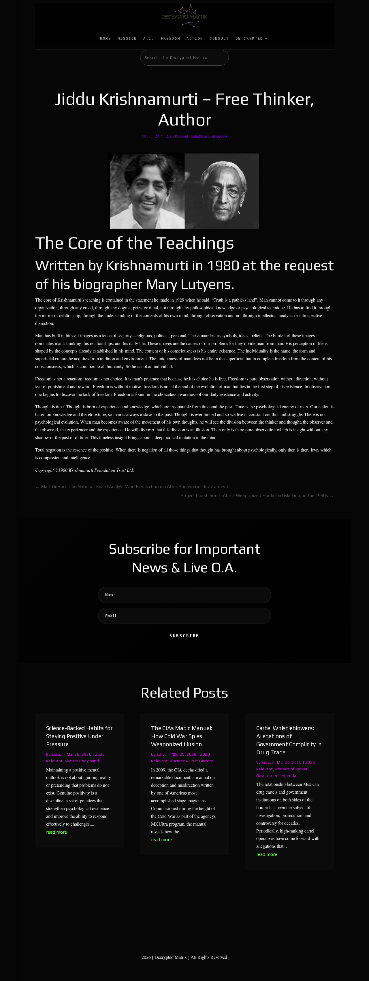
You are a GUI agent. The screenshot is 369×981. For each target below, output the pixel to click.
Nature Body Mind (82, 761)
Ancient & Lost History (191, 761)
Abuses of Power (291, 769)
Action (195, 39)
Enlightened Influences (209, 136)
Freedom (170, 39)
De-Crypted (249, 39)
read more (56, 832)
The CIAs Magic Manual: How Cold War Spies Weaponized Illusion (181, 736)
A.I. (149, 39)
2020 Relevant (177, 136)
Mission (127, 39)
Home (105, 39)
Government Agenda (276, 775)
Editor (57, 754)
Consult (219, 39)
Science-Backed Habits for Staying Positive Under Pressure (79, 736)
